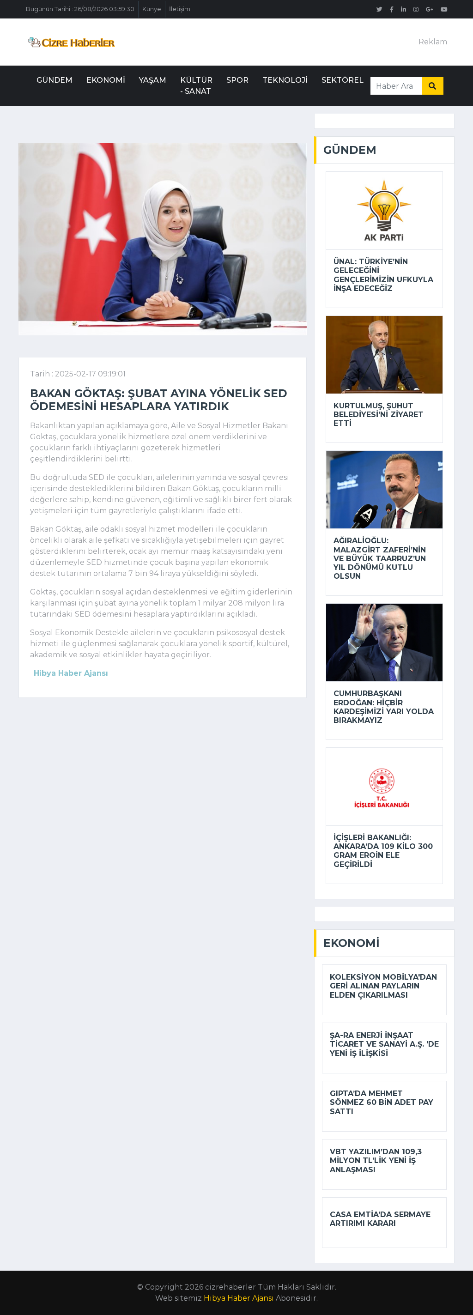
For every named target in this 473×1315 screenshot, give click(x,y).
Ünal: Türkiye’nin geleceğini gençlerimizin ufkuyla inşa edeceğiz (383, 275)
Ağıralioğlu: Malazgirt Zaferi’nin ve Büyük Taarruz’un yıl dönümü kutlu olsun (380, 558)
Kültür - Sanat (196, 86)
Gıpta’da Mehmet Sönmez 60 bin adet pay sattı (381, 1102)
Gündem (54, 80)
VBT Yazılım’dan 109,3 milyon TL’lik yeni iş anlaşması (376, 1160)
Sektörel (342, 80)
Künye (151, 9)
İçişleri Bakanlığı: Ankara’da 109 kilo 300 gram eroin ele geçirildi (383, 851)
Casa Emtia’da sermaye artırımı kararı (380, 1219)
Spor (237, 80)
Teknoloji (285, 80)
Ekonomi (105, 80)
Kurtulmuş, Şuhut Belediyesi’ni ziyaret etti (379, 414)
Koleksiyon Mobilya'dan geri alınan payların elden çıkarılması (383, 986)
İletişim (179, 9)
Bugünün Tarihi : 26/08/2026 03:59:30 (80, 9)
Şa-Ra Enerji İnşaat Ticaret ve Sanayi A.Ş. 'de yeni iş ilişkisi (384, 1044)
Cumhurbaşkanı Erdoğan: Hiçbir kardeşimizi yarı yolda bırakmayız (384, 707)
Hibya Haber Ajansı (239, 1298)
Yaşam (152, 80)
